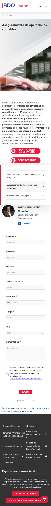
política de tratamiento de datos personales (26, 379)
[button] (26, 176)
